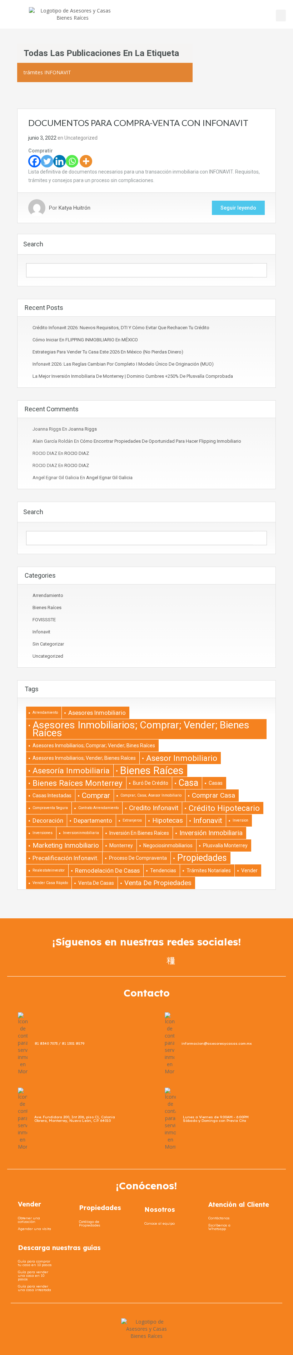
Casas (216, 783)
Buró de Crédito (150, 783)
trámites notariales (209, 870)
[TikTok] (171, 960)
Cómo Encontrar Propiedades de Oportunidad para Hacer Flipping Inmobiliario (160, 441)
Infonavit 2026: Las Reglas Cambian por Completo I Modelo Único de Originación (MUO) (123, 364)
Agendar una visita (34, 1228)
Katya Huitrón (74, 208)
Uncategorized (81, 138)
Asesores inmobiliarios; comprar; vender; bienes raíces (141, 729)
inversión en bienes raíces (139, 833)
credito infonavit (153, 808)
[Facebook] (34, 161)
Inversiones (43, 832)
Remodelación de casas (107, 870)
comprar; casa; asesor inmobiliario (151, 795)
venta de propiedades (158, 883)
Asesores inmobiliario (97, 712)
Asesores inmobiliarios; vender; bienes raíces (84, 758)
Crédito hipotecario (224, 808)
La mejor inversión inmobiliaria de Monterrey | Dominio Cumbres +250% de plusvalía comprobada (133, 376)
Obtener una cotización (29, 1220)
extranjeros (132, 820)
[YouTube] (157, 960)
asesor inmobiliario (181, 758)
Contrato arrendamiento (98, 808)
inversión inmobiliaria (211, 833)
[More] (86, 161)
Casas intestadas (52, 795)
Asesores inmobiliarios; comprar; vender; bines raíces (94, 745)
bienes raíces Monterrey (78, 783)
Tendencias (163, 870)
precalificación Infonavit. (66, 858)
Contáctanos (219, 1218)
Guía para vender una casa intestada (34, 1288)
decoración (48, 820)
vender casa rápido (50, 882)
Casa (188, 783)
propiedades (202, 858)
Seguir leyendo (238, 208)
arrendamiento (45, 712)
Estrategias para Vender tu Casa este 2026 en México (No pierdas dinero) (108, 352)
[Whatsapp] (72, 161)
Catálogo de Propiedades (89, 1223)
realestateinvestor (49, 870)
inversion (240, 820)
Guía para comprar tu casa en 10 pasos (35, 1263)
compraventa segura (50, 808)
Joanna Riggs (82, 429)
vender (249, 870)
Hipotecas (167, 820)
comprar (96, 795)
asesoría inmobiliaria (71, 770)
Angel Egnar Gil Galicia (109, 477)
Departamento (93, 820)
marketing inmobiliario (66, 845)
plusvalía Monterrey (225, 845)
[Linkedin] (59, 161)
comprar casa (213, 795)
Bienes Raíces (47, 607)
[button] (281, 15)
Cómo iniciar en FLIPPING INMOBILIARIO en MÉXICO (85, 339)
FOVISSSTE (44, 619)
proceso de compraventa (138, 858)
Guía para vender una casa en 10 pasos (33, 1275)
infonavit (41, 631)
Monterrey (121, 845)
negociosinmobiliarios (168, 845)
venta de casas (96, 883)
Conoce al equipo (159, 1223)
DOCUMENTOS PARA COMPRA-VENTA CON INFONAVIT (138, 122)
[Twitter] (47, 161)
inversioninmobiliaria (81, 832)
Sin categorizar (48, 644)
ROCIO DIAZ (76, 453)
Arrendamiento (48, 595)
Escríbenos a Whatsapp (219, 1227)
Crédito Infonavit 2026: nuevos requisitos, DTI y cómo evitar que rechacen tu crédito (121, 327)
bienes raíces (152, 770)
